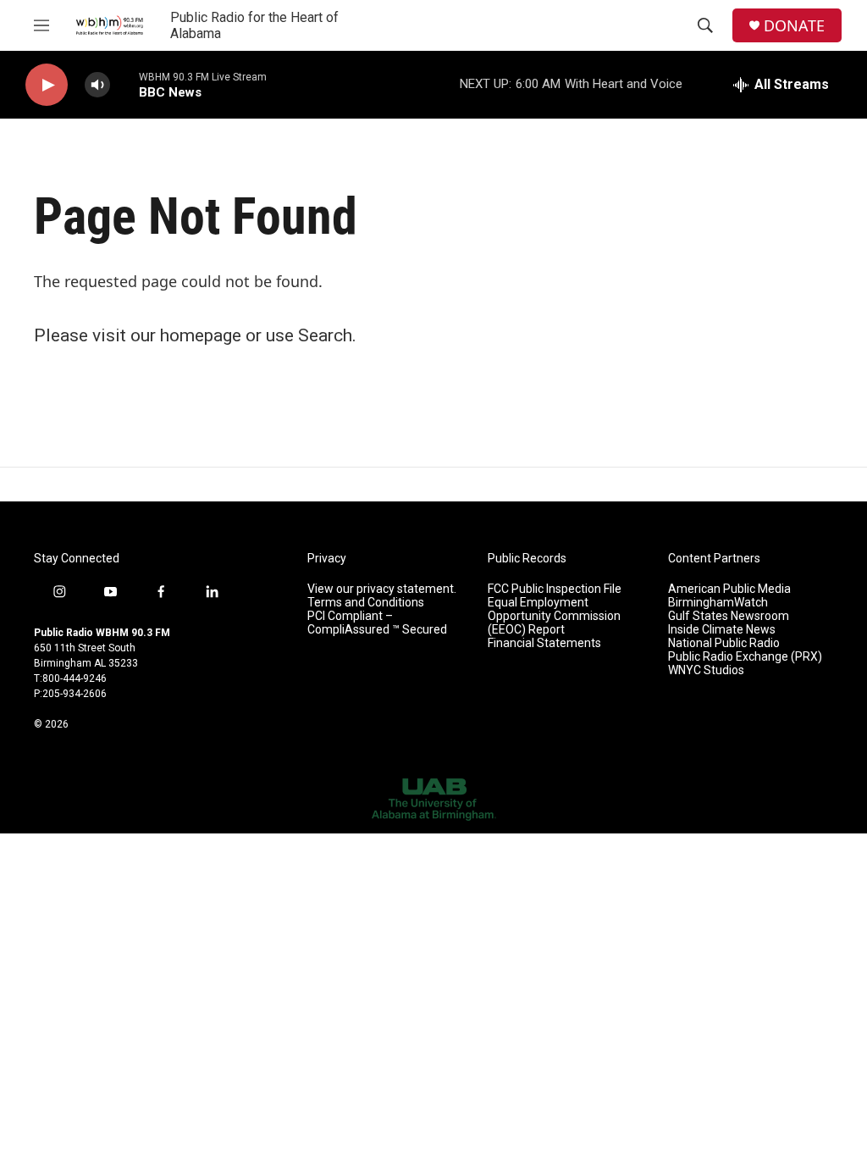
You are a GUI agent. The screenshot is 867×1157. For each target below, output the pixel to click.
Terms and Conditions (365, 602)
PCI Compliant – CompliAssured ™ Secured (377, 623)
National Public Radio (724, 643)
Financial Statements (544, 643)
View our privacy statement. (381, 589)
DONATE (794, 26)
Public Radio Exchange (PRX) (745, 656)
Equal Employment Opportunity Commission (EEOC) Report (554, 616)
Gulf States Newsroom (728, 616)
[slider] (124, 84)
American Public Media (729, 589)
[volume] (97, 85)
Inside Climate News (722, 629)
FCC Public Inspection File (554, 589)
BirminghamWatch (718, 602)
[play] (46, 85)
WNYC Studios (706, 670)
